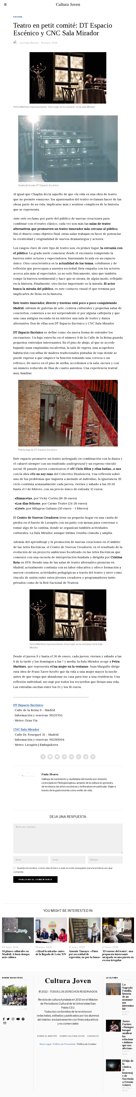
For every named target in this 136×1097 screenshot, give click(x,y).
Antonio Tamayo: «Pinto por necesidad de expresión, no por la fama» (84, 954)
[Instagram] (13, 1019)
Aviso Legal (45, 1044)
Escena (17, 17)
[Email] (93, 756)
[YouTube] (18, 1019)
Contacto (93, 1036)
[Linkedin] (71, 756)
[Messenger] (50, 756)
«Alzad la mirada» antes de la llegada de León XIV (50, 953)
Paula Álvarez (49, 774)
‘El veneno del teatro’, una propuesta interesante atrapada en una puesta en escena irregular (118, 956)
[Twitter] (57, 756)
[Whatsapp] (78, 756)
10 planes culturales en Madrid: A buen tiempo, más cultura (16, 954)
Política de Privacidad (64, 1044)
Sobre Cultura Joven (72, 1036)
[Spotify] (23, 1019)
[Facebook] (43, 756)
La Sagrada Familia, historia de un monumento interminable (128, 996)
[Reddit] (85, 756)
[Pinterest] (64, 756)
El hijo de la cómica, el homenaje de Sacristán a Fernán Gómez (128, 1073)
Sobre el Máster (47, 1036)
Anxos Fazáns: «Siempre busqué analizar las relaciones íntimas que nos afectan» (128, 1035)
